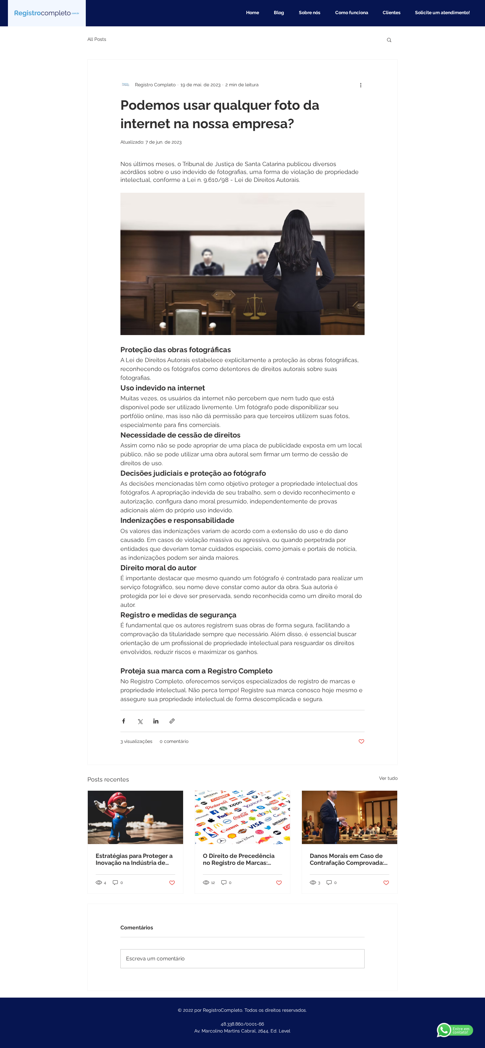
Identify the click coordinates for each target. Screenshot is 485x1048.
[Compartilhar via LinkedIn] (156, 721)
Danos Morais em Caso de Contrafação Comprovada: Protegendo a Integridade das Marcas (347, 859)
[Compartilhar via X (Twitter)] (140, 721)
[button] (389, 39)
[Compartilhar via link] (172, 721)
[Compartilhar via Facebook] (123, 721)
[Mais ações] (361, 85)
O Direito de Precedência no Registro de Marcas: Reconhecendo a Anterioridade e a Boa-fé (239, 859)
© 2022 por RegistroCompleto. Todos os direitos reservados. (242, 1010)
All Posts (96, 39)
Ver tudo (388, 778)
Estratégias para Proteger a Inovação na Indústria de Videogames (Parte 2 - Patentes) (134, 859)
